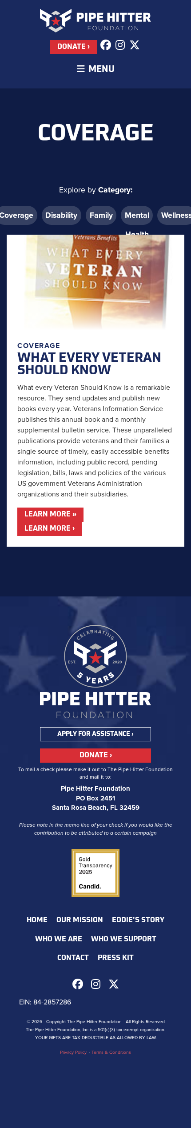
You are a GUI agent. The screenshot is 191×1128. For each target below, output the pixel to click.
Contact (73, 958)
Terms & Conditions (111, 1052)
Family (101, 215)
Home (37, 920)
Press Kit (116, 958)
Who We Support (123, 939)
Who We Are (58, 939)
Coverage (38, 345)
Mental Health (137, 218)
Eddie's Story (138, 920)
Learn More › (49, 528)
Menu (100, 69)
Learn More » (50, 514)
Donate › (73, 47)
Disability (61, 215)
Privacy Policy (73, 1052)
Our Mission (79, 920)
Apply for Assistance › (95, 734)
